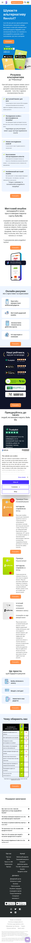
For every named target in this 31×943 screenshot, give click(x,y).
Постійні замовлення (22, 867)
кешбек (6, 223)
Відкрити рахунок (17, 2)
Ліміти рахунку (15, 886)
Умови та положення (15, 919)
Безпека (15, 884)
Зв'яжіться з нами (15, 881)
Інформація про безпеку (12, 926)
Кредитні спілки (22, 871)
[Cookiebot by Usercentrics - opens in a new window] (22, 450)
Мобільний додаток (22, 857)
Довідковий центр (15, 879)
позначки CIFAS (19, 103)
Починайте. (8, 42)
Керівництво (8, 864)
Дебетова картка (22, 864)
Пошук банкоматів (15, 893)
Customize (14, 487)
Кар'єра (8, 867)
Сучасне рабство (11, 928)
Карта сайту (21, 928)
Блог (8, 859)
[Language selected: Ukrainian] (27, 2)
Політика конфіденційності (15, 921)
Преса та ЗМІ (9, 862)
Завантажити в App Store (10, 903)
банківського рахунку (18, 107)
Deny (15, 491)
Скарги (23, 926)
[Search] (25, 2)
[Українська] (27, 2)
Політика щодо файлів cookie (15, 924)
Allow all (15, 482)
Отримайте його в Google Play (21, 903)
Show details (22, 477)
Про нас (8, 857)
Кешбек (22, 869)
